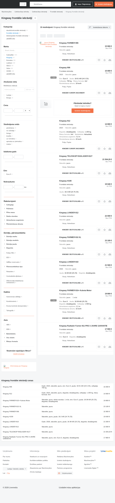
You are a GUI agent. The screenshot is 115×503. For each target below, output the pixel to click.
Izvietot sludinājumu (82, 111)
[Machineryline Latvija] (9, 4)
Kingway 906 (64, 68)
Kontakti (6, 464)
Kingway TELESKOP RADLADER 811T (75, 156)
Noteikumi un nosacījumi (38, 456)
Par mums (6, 456)
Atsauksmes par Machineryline (41, 468)
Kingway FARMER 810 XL (70, 237)
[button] (104, 60)
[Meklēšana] (32, 4)
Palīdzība (6, 460)
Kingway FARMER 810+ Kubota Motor (75, 290)
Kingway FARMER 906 (68, 43)
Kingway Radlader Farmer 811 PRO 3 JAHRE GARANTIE (83, 326)
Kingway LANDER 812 (68, 213)
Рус (8, 473)
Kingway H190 (65, 181)
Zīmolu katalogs (35, 472)
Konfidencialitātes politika (39, 460)
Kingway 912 (64, 121)
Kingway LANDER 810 (68, 262)
